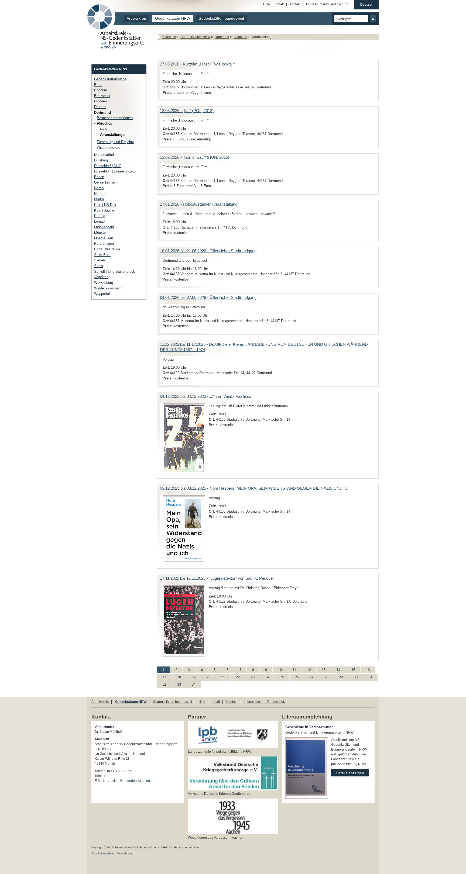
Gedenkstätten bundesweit (221, 18)
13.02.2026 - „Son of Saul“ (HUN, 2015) (194, 157)
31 (367, 676)
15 (350, 669)
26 (294, 676)
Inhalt (280, 4)
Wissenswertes (109, 148)
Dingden (100, 101)
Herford (99, 194)
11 (291, 669)
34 (191, 684)
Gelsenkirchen (105, 182)
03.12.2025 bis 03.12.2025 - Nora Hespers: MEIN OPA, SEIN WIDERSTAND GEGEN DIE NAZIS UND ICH (255, 488)
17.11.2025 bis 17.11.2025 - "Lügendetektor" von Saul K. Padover (217, 578)
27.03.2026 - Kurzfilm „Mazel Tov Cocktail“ (197, 64)
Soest (98, 266)
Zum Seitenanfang (103, 853)
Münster (100, 232)
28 (323, 676)
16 (365, 669)
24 (264, 676)
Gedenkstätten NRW (172, 18)
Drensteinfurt (104, 155)
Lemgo (99, 221)
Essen (99, 177)
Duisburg (101, 160)
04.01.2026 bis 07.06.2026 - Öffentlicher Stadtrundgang (208, 297)
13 (321, 669)
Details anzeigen (347, 772)
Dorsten (100, 107)
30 (353, 676)
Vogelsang (102, 277)
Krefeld (99, 216)
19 (191, 676)
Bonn (98, 85)
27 (308, 676)
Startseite (169, 37)
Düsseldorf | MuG (107, 166)
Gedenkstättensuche (110, 79)
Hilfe (266, 4)
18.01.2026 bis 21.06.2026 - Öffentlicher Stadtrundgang (208, 251)
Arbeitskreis (137, 18)
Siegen (99, 260)
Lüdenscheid (104, 227)
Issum (99, 199)
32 (161, 684)
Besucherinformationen (115, 118)
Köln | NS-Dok (105, 205)
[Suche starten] (372, 18)
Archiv (104, 129)
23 (250, 676)
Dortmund (222, 37)
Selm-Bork (102, 255)
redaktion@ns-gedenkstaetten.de (130, 781)
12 (306, 669)
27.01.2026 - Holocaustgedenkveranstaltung (198, 204)
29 (338, 676)
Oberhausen (103, 238)
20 (205, 676)
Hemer (99, 188)
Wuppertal (102, 294)
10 (277, 669)
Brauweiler (102, 96)
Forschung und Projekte (115, 142)
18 (176, 676)
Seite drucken (125, 853)
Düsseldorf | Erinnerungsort (115, 171)
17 (161, 676)
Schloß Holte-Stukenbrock (114, 272)
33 (176, 684)
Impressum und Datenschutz (327, 4)
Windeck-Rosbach (108, 288)
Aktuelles (240, 37)
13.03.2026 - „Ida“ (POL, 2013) (187, 111)
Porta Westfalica (107, 249)
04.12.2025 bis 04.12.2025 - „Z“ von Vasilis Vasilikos (205, 396)
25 (279, 676)
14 (335, 669)
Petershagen (104, 243)
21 (220, 676)
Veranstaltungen (113, 135)
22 (235, 676)
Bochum (100, 90)
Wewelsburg (103, 283)
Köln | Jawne (104, 210)
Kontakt (294, 4)
